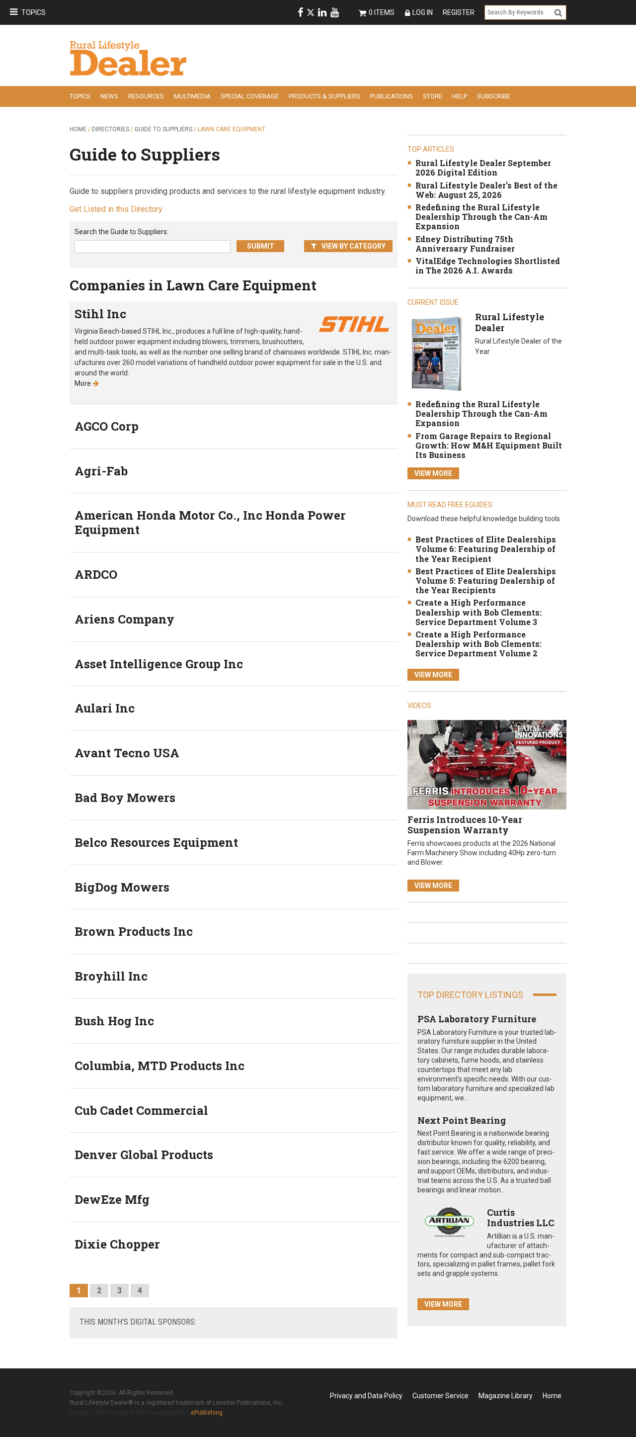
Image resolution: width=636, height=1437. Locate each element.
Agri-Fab (101, 471)
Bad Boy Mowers (125, 798)
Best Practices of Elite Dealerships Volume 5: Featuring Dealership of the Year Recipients (485, 580)
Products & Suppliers (324, 96)
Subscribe (493, 96)
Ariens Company (124, 619)
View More (433, 473)
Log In (422, 12)
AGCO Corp (107, 426)
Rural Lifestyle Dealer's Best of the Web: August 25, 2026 (486, 190)
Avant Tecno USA (127, 753)
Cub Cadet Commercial (141, 1110)
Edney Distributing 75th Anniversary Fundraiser (465, 244)
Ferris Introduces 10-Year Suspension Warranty (464, 824)
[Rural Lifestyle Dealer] (436, 353)
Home (78, 129)
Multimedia (192, 96)
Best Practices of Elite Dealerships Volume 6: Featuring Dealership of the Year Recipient (485, 548)
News (109, 96)
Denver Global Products (144, 1155)
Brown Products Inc (134, 931)
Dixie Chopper (117, 1244)
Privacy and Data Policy (366, 1396)
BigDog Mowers (122, 887)
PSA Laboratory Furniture (476, 1019)
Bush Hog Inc (114, 1021)
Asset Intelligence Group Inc (159, 664)
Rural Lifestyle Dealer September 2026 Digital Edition (483, 168)
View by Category (353, 246)
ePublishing (207, 1412)
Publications (391, 96)
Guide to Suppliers (163, 129)
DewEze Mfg (112, 1199)
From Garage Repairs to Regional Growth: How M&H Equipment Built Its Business (488, 445)
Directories (110, 129)
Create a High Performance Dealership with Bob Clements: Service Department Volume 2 (478, 643)
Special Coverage (250, 96)
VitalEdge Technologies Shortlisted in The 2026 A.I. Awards (487, 265)
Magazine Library (505, 1396)
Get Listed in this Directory (116, 209)
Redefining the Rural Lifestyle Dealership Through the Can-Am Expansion (481, 216)
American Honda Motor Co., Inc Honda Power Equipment (210, 522)
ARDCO (96, 574)
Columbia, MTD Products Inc (159, 1066)
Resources (146, 96)
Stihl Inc (100, 314)
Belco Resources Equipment (156, 842)
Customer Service (440, 1396)
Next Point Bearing (461, 1120)
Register (459, 12)
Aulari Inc (105, 708)
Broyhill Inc (111, 976)
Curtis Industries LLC (520, 1217)
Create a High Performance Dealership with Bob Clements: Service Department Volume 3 (478, 612)
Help (459, 96)
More (83, 383)
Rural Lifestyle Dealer (509, 322)
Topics (33, 12)
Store (432, 96)
